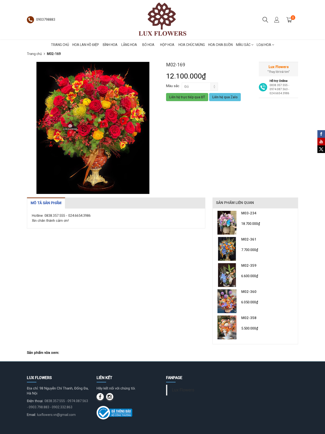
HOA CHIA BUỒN (220, 45)
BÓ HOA (148, 45)
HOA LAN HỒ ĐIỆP (85, 45)
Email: (31, 415)
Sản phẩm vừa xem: (43, 352)
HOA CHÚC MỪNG (191, 45)
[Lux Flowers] (162, 19)
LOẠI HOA (264, 45)
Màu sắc (172, 86)
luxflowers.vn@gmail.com (56, 415)
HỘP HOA (167, 45)
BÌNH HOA (110, 45)
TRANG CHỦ (60, 45)
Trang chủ (34, 54)
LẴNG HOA (129, 45)
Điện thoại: (35, 401)
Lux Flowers (183, 390)
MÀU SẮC (243, 45)
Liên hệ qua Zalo (225, 97)
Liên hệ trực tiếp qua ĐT (187, 97)
